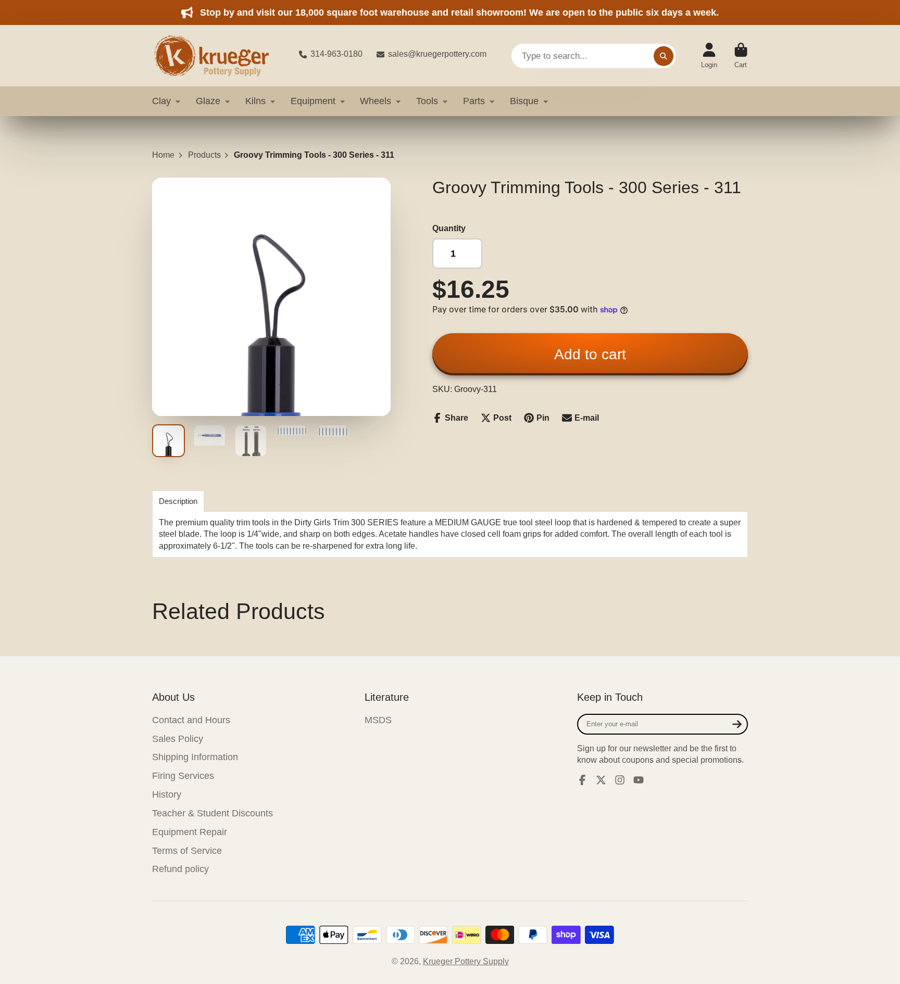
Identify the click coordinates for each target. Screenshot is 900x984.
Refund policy (180, 869)
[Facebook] (582, 780)
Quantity (449, 228)
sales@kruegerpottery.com (437, 53)
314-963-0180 (336, 53)
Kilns (255, 101)
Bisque (524, 101)
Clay (161, 101)
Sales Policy (177, 739)
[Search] (663, 56)
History (166, 794)
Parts (474, 101)
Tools (427, 101)
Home (163, 154)
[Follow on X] (601, 780)
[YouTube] (638, 780)
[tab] (178, 501)
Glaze (208, 101)
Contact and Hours (191, 720)
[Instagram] (620, 780)
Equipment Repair (189, 832)
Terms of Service (187, 851)
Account (709, 56)
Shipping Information (195, 757)
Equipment (313, 101)
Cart (741, 56)
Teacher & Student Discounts (212, 813)
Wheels (375, 101)
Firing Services (183, 776)
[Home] (217, 55)
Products (204, 154)
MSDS (378, 720)
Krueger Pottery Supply (466, 961)
